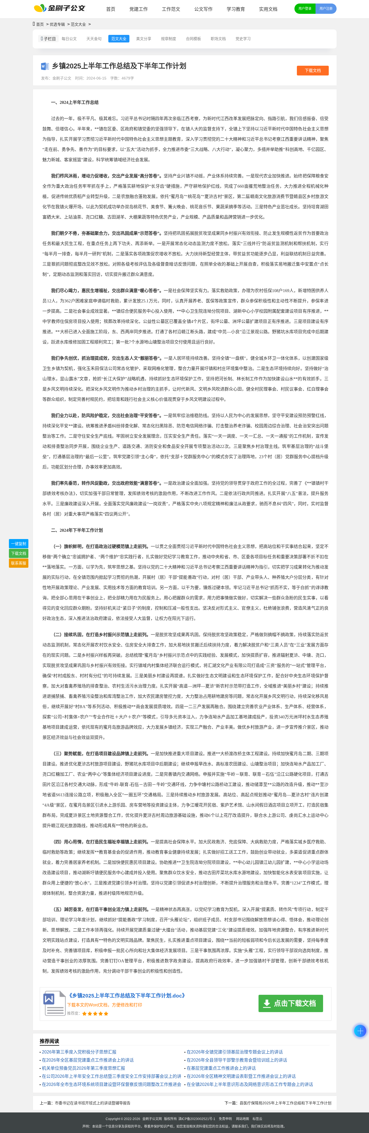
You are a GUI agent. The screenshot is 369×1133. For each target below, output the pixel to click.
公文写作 (203, 9)
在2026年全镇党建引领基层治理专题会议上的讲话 (235, 1052)
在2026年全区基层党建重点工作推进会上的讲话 (88, 1060)
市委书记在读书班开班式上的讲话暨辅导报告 (92, 1103)
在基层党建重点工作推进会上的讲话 (221, 1068)
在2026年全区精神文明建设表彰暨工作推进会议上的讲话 (241, 1076)
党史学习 (243, 39)
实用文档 (268, 9)
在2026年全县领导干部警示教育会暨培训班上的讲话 (237, 1060)
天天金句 (94, 39)
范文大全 (78, 24)
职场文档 (218, 39)
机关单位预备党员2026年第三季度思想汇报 (83, 1068)
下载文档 (313, 70)
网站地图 (242, 1119)
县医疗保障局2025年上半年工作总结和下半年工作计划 (285, 1103)
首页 (110, 9)
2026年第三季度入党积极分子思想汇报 (79, 1052)
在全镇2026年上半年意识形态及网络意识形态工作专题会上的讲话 (250, 1084)
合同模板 (193, 39)
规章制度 (168, 39)
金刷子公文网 (152, 1119)
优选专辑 (57, 24)
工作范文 (171, 9)
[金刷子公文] (62, 9)
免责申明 (225, 1119)
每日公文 (69, 39)
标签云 (257, 1119)
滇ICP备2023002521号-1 (196, 1119)
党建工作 (138, 9)
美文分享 (143, 39)
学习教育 (236, 9)
